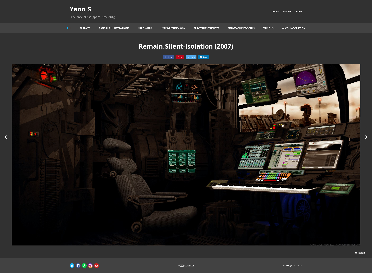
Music (299, 11)
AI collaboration (293, 28)
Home (275, 11)
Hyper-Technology (173, 28)
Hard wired (145, 28)
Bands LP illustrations (114, 28)
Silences (85, 28)
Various (268, 28)
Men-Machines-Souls (241, 28)
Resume (287, 11)
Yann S (80, 9)
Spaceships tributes (206, 28)
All (69, 28)
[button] (360, 253)
